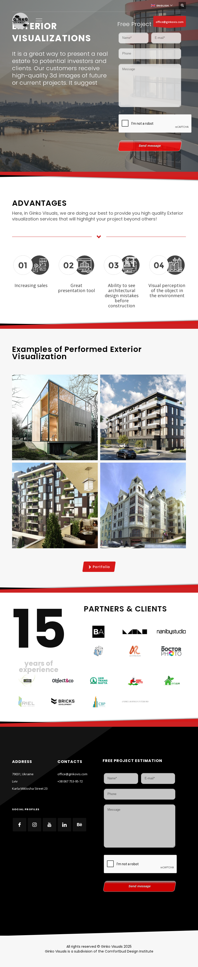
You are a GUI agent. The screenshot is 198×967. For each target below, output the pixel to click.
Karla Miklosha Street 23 (30, 788)
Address (22, 761)
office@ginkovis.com (170, 22)
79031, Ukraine (23, 774)
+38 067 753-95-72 (70, 781)
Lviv (15, 781)
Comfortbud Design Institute (129, 951)
